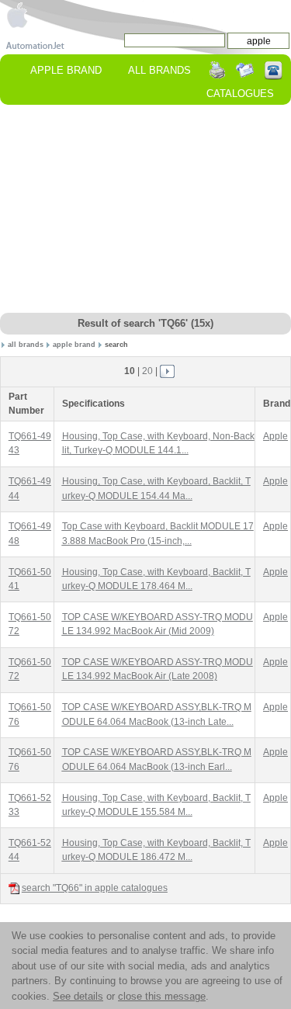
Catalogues (240, 93)
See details (78, 996)
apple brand (74, 344)
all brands (25, 344)
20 (147, 371)
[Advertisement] (145, 210)
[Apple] (17, 14)
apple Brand (66, 70)
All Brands (159, 70)
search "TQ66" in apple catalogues (95, 887)
